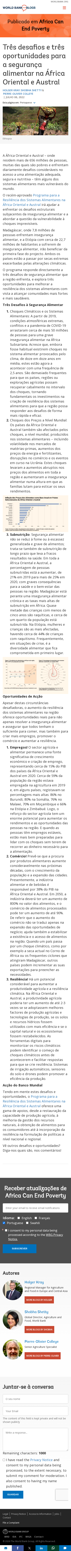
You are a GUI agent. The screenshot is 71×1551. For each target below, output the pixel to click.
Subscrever (19, 1248)
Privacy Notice (41, 1460)
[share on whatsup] (53, 1548)
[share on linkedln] (41, 1548)
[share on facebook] (18, 1548)
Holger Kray (11, 90)
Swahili (35, 1223)
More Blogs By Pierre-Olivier (42, 1355)
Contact (7, 1517)
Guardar (13, 1494)
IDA (14, 1536)
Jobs (57, 1514)
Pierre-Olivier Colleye (18, 93)
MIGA (28, 1536)
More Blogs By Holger (39, 1299)
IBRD (6, 1536)
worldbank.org (59, 2)
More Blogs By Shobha (39, 1329)
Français (44, 1218)
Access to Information (40, 1514)
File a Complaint (11, 1522)
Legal (5, 1514)
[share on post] (30, 1548)
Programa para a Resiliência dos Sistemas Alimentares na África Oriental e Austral (34, 200)
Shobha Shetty (31, 90)
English (27, 1218)
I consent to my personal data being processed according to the (35, 1234)
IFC (21, 1536)
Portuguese (26, 102)
